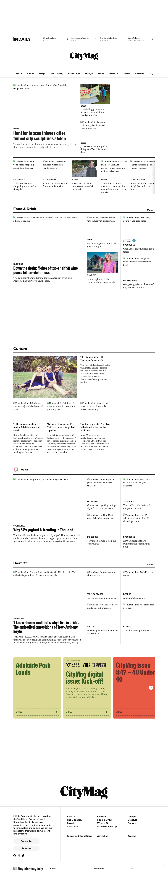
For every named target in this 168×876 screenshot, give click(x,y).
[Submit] (131, 868)
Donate (127, 73)
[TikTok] (23, 855)
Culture (30, 73)
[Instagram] (19, 855)
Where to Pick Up (107, 826)
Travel (101, 73)
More (150, 210)
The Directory (57, 73)
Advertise (102, 836)
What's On (113, 73)
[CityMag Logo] (84, 56)
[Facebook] (14, 855)
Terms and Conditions (79, 836)
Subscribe (139, 73)
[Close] (164, 865)
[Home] (27, 39)
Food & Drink (74, 73)
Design (42, 73)
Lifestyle (89, 73)
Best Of (18, 73)
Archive (132, 836)
